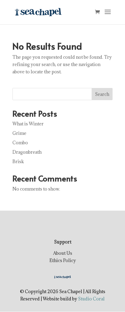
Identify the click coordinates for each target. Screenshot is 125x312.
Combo (20, 142)
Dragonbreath (27, 152)
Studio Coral (91, 299)
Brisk (18, 161)
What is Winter (28, 124)
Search (102, 94)
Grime (19, 133)
